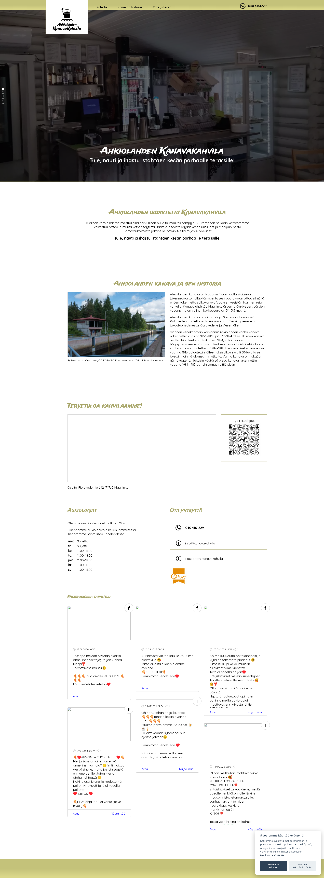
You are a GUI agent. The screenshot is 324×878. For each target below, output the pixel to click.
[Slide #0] (3, 89)
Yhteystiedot (162, 7)
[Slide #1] (3, 92)
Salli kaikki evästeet (273, 866)
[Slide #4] (3, 103)
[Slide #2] (3, 96)
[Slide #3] (3, 99)
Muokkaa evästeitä (272, 855)
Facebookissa (114, 534)
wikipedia (158, 360)
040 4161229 (194, 528)
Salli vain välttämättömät (302, 866)
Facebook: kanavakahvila (204, 559)
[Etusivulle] (67, 17)
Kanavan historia (130, 7)
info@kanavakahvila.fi (201, 543)
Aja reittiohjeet (244, 421)
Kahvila (102, 7)
